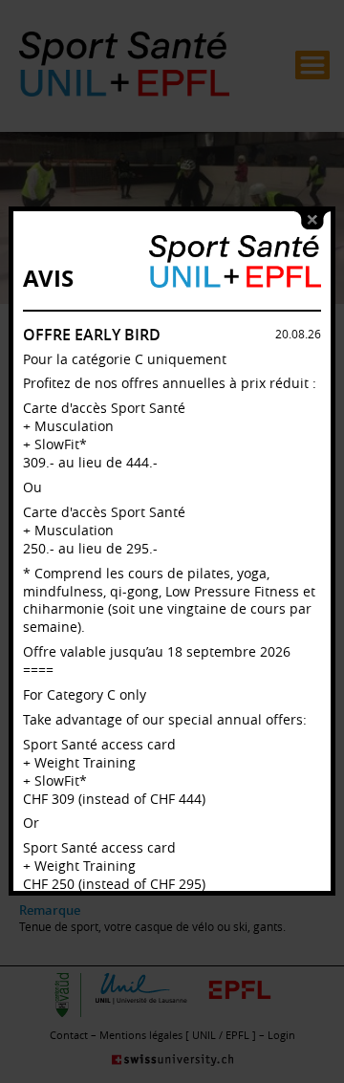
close (312, 220)
